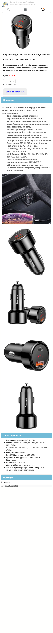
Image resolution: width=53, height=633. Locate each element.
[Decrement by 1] (13, 81)
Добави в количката (15, 92)
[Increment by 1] (10, 81)
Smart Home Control (22, 2)
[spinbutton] (5, 81)
